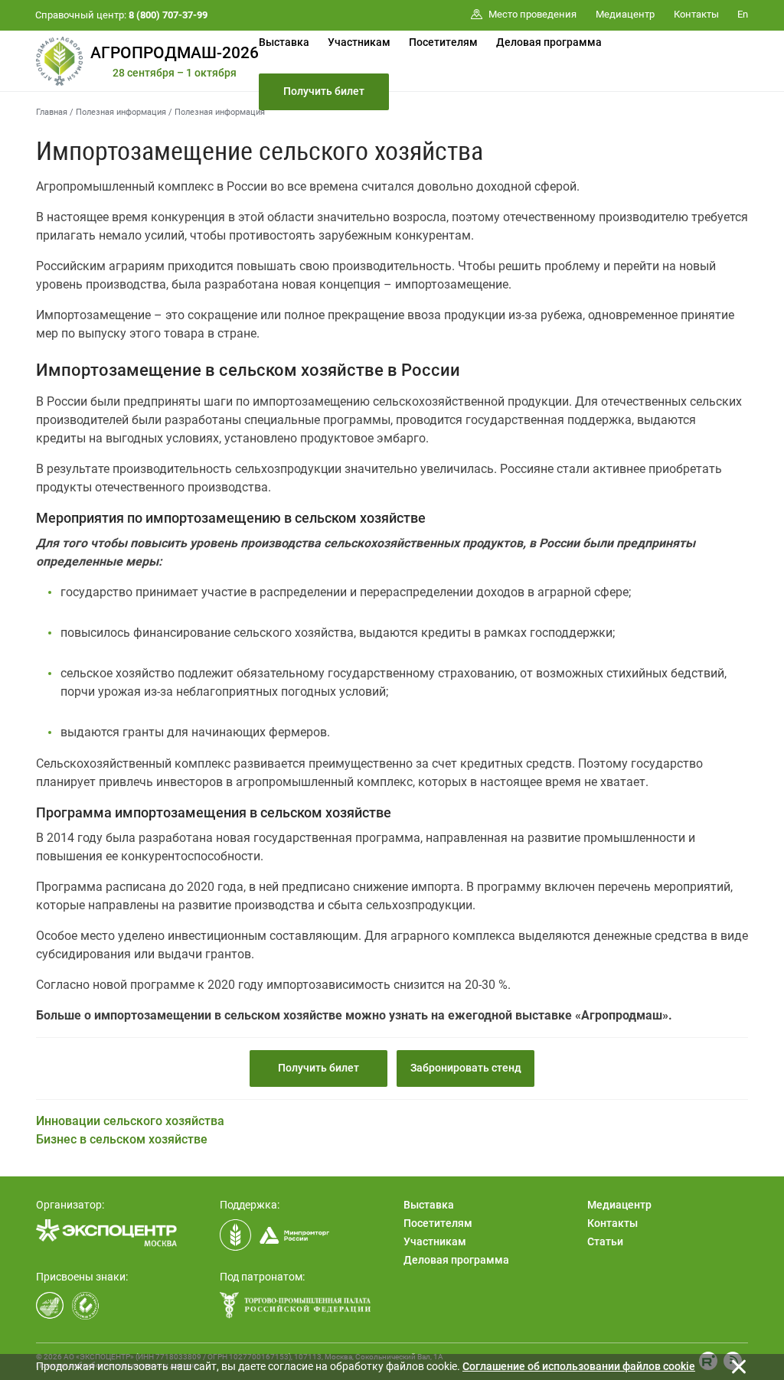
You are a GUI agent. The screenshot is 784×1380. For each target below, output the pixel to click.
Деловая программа (549, 42)
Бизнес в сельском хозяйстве (121, 1139)
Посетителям (443, 42)
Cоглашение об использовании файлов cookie (578, 1366)
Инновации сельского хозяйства (130, 1121)
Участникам (359, 42)
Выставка (284, 42)
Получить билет (323, 91)
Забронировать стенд (465, 1068)
